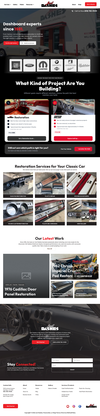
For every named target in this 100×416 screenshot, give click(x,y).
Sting (54, 412)
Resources (29, 4)
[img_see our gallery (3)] (82, 211)
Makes (22, 4)
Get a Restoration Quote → (27, 138)
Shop (79, 4)
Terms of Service (61, 412)
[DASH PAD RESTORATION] (18, 183)
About (74, 4)
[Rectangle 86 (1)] (82, 183)
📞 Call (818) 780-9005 (83, 149)
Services (6, 4)
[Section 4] (18, 211)
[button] (11, 4)
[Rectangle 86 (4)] (50, 183)
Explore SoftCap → (73, 138)
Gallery (15, 4)
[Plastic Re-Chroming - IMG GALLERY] (50, 211)
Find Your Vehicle (66, 149)
